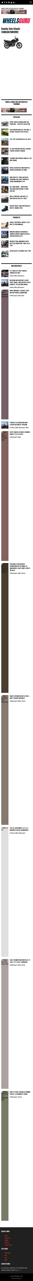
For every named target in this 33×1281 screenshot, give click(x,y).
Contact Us (7, 1238)
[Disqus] (16, 74)
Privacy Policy (8, 1245)
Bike (6, 1255)
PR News (7, 1242)
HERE (19, 1270)
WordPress (19, 1278)
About (6, 1236)
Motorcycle (7, 1253)
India (6, 1260)
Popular (7, 1240)
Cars (6, 1258)
